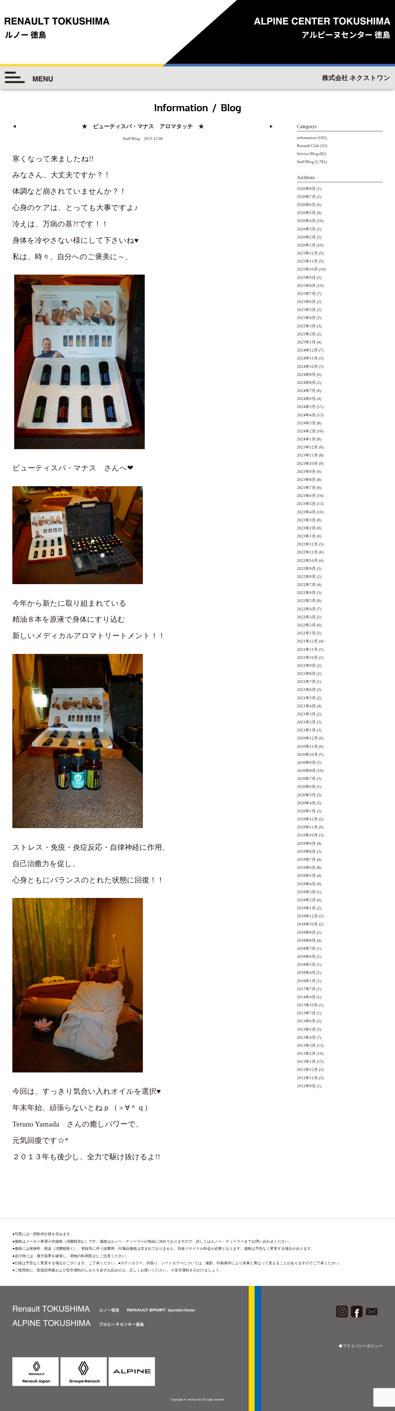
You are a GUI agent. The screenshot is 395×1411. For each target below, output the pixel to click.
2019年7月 (306, 859)
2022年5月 (306, 600)
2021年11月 (307, 649)
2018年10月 (307, 924)
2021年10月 (307, 657)
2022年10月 (307, 560)
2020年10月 (307, 754)
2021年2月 (306, 722)
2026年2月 (306, 237)
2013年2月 (306, 1053)
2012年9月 (306, 1086)
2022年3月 (306, 617)
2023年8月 (306, 479)
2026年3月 (306, 229)
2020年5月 (306, 795)
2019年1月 (306, 908)
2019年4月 (306, 884)
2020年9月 (306, 762)
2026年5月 (306, 212)
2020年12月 (307, 738)
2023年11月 (307, 455)
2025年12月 (307, 253)
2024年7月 (306, 390)
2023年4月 (306, 512)
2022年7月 (306, 584)
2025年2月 (306, 334)
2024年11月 (307, 358)
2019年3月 (306, 892)
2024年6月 (306, 398)
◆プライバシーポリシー (361, 1346)
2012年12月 (307, 1069)
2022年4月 (306, 609)
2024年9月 (306, 374)
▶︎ (271, 126)
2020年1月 (306, 811)
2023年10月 (307, 463)
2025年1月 (306, 342)
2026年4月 (306, 220)
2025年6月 (306, 301)
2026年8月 (306, 188)
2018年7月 (306, 948)
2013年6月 (306, 1021)
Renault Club (308, 145)
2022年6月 (306, 592)
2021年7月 (306, 681)
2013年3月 (306, 1045)
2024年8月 (306, 382)
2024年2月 (306, 431)
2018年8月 (306, 940)
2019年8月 (306, 851)
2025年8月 (306, 285)
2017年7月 (306, 989)
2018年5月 (306, 964)
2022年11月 (307, 552)
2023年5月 (306, 503)
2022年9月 (306, 568)
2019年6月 (306, 867)
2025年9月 (306, 277)
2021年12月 (307, 641)
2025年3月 (306, 326)
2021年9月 (306, 665)
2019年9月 (306, 843)
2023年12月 (307, 447)
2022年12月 (307, 544)
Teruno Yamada (35, 1124)
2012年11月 (307, 1078)
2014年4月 (306, 997)
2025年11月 (307, 261)
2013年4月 (306, 1037)
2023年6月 (306, 495)
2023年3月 (306, 520)
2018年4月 (306, 972)
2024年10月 (307, 366)
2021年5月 (306, 698)
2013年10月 (307, 1005)
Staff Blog (305, 161)
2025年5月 (306, 309)
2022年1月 (306, 633)
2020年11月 (307, 746)
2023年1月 (306, 536)
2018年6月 (306, 956)
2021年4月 (306, 706)
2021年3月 (306, 714)
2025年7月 (306, 293)
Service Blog (307, 153)
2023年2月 (306, 528)
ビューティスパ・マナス (54, 468)
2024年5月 (306, 406)
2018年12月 (307, 916)
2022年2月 (306, 625)
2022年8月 (306, 576)
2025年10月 (307, 269)
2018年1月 (306, 981)
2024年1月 (306, 439)
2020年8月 (306, 770)
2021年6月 (306, 689)
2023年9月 (306, 471)
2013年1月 (306, 1061)
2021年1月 (306, 730)
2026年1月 (306, 245)
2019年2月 (306, 900)
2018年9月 (306, 932)
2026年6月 (306, 204)
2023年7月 (306, 487)
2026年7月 (306, 196)
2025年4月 (306, 317)
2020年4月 (306, 803)
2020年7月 (306, 778)
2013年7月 (306, 1013)
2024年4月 (306, 415)
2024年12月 (307, 350)
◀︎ (14, 126)
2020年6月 (306, 786)
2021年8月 (306, 673)
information (307, 137)
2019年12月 (307, 819)
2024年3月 (306, 423)
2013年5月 (306, 1029)
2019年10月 (307, 835)
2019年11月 (307, 827)
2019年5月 (306, 875)
